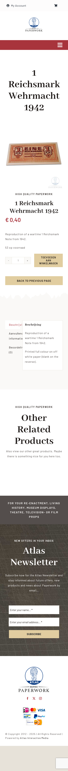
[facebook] (27, 698)
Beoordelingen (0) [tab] (14, 350)
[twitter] (34, 698)
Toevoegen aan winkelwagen (48, 260)
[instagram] (40, 698)
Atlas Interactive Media (34, 737)
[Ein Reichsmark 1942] (34, 157)
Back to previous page (34, 280)
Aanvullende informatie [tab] (14, 336)
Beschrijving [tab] (14, 324)
